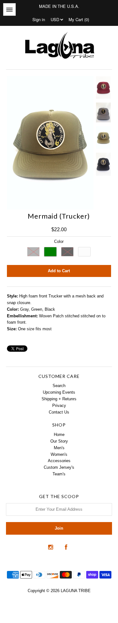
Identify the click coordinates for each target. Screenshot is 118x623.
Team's (59, 474)
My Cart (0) (79, 19)
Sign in (38, 19)
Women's (59, 454)
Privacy (59, 405)
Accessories (59, 460)
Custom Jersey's (59, 467)
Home (59, 434)
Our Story (59, 441)
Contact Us (59, 412)
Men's (59, 447)
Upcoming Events (59, 392)
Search (59, 385)
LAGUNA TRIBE (76, 590)
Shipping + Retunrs (59, 399)
